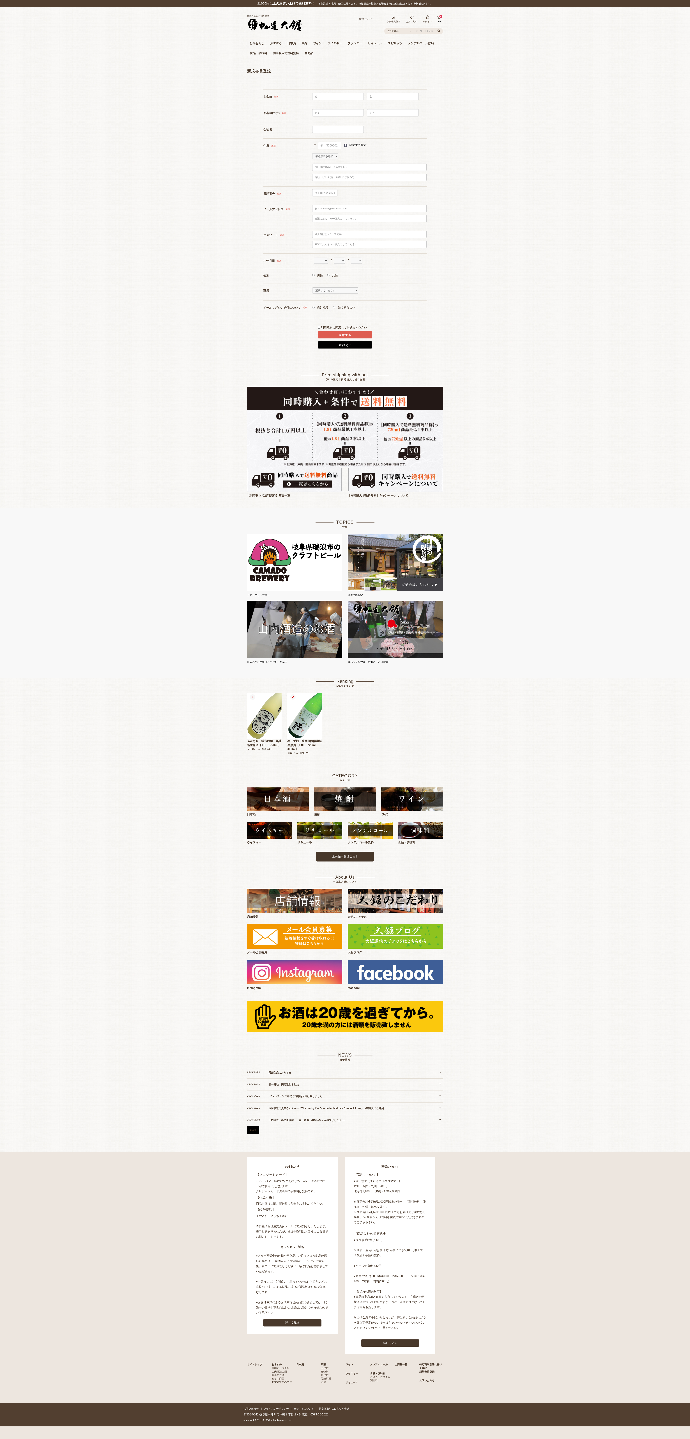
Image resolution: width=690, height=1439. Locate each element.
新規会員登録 (426, 1371)
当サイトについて (304, 1408)
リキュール (375, 43)
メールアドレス (273, 209)
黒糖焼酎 (326, 1378)
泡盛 (323, 1382)
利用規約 (326, 327)
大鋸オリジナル (280, 1368)
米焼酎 (324, 1375)
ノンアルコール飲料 (421, 43)
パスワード (270, 235)
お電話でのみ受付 (282, 1382)
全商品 (309, 53)
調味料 (374, 1380)
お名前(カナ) (271, 112)
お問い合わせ (426, 1380)
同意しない (345, 345)
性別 (266, 275)
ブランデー (355, 43)
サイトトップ (254, 1364)
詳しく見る (292, 1322)
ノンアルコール (379, 1364)
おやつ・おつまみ (380, 1377)
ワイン (317, 43)
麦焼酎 (324, 1371)
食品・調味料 (258, 53)
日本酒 (291, 43)
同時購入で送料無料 (286, 53)
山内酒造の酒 (279, 1371)
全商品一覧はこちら (345, 856)
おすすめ (276, 43)
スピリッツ (395, 43)
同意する (345, 334)
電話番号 (269, 193)
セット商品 (278, 1378)
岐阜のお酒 (278, 1375)
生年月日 (269, 260)
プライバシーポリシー (276, 1408)
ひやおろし (257, 43)
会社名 (267, 129)
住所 (266, 145)
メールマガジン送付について (282, 307)
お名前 (267, 96)
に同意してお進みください (344, 327)
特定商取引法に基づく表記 (334, 1408)
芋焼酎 (324, 1368)
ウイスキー (335, 43)
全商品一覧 (401, 1364)
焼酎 (304, 43)
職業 (266, 290)
